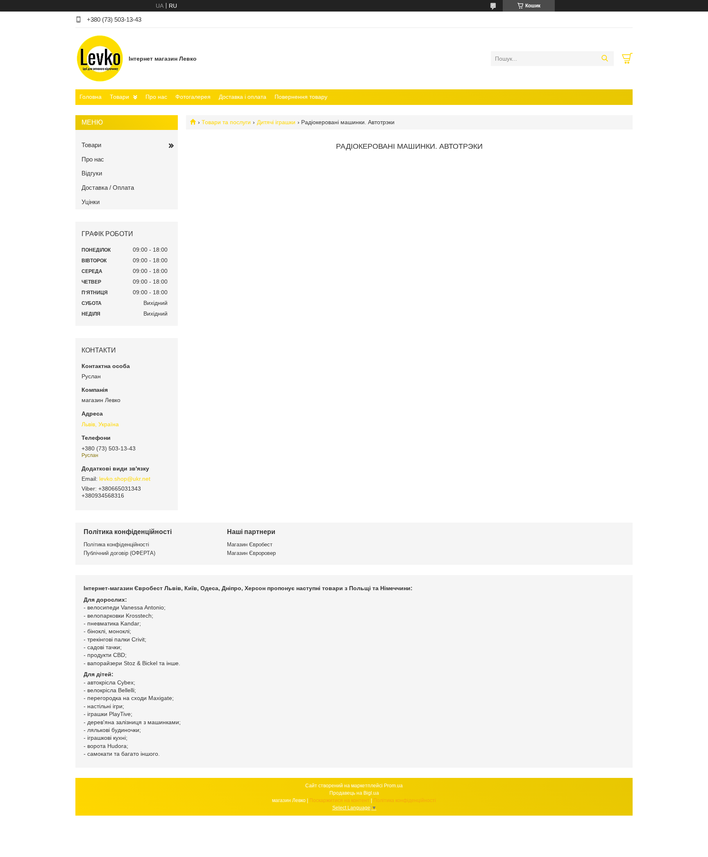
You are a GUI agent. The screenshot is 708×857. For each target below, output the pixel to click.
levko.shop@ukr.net (124, 478)
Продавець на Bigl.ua (354, 793)
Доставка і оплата (242, 96)
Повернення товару (301, 96)
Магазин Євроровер (251, 553)
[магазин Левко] (100, 58)
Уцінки (91, 201)
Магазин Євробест (249, 544)
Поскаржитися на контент (339, 800)
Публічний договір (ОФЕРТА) (119, 553)
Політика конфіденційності (116, 544)
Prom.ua (393, 786)
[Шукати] (604, 58)
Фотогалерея (193, 96)
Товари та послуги (226, 122)
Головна (90, 96)
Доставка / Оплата (108, 187)
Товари (119, 96)
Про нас (156, 96)
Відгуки (92, 173)
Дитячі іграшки (276, 122)
